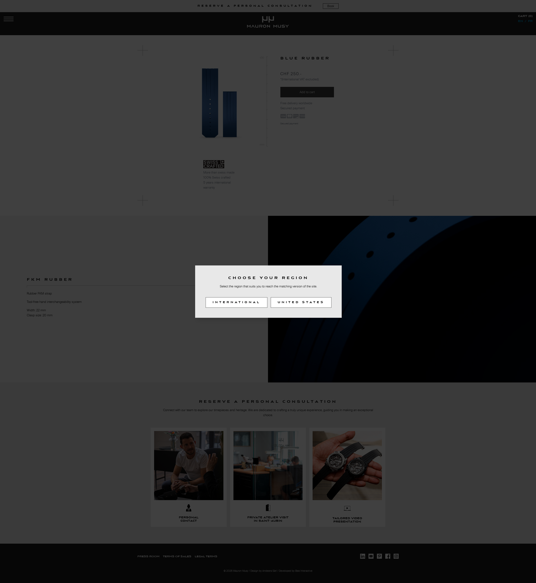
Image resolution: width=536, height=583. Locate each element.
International (236, 302)
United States (301, 302)
